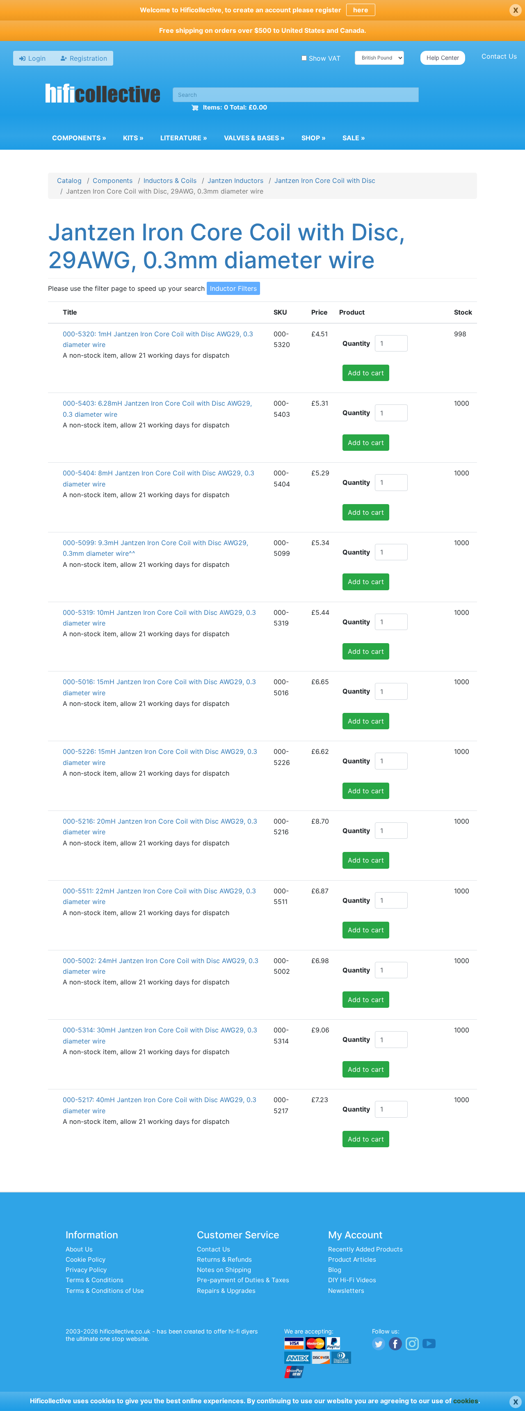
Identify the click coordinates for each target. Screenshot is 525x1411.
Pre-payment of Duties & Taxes (243, 1280)
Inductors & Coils (170, 180)
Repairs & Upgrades (226, 1291)
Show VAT (324, 58)
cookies (465, 1401)
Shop (313, 138)
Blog (334, 1270)
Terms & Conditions (94, 1280)
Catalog (69, 180)
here (360, 10)
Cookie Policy (85, 1259)
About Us (79, 1249)
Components (79, 138)
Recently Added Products (365, 1249)
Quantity (356, 343)
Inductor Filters (233, 288)
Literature (183, 138)
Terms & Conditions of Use (105, 1291)
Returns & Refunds (224, 1259)
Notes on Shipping (224, 1270)
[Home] (103, 94)
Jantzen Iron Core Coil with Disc (324, 180)
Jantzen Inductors (235, 180)
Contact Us (499, 56)
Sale (353, 138)
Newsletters (346, 1291)
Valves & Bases (254, 138)
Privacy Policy (86, 1270)
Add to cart (366, 373)
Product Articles (352, 1259)
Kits (133, 138)
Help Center (443, 57)
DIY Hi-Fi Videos (352, 1280)
